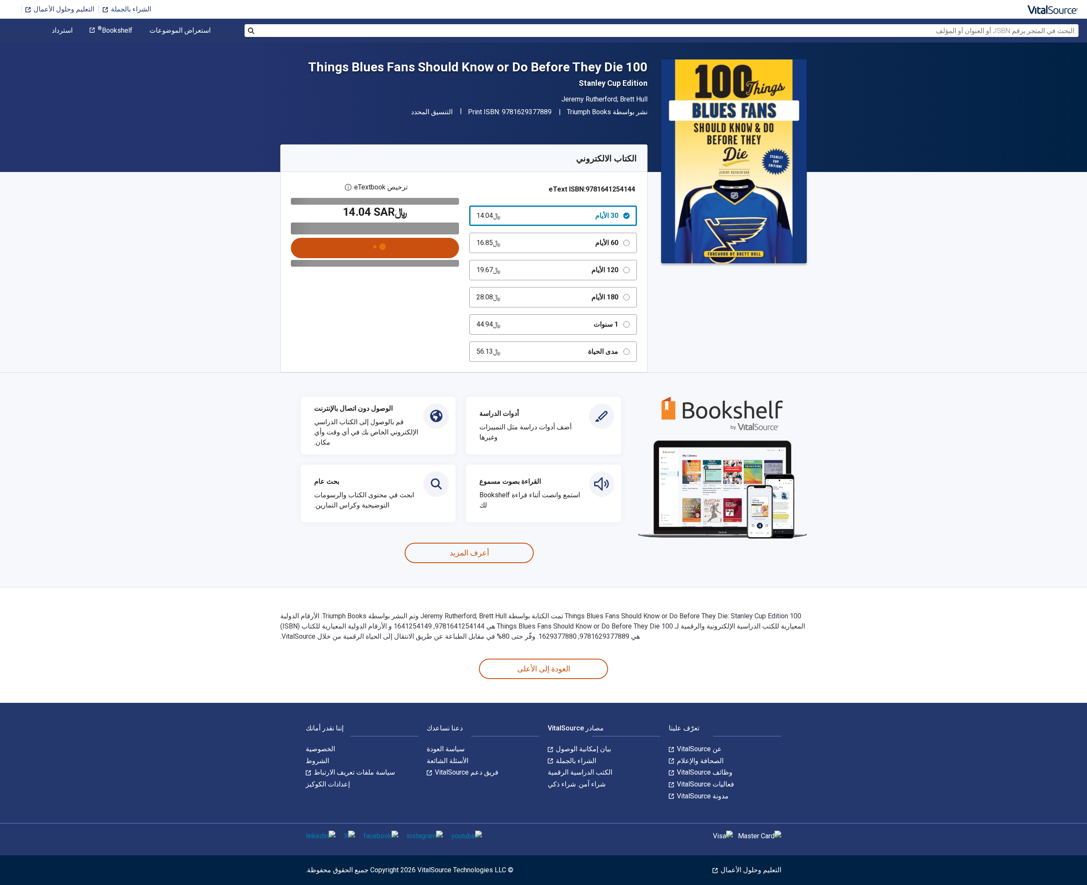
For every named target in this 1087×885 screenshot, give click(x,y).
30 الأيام (547, 215)
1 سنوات (547, 324)
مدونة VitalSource (702, 796)
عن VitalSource (698, 749)
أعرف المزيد (469, 552)
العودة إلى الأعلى (543, 668)
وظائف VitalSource (703, 772)
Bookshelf (115, 30)
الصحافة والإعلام (699, 761)
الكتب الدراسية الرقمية (580, 772)
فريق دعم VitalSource (465, 772)
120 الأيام (547, 270)
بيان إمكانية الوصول (582, 749)
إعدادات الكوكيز (328, 784)
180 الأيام (547, 297)
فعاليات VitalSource (704, 784)
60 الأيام (547, 243)
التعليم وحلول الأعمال (63, 9)
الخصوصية (320, 749)
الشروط (317, 761)
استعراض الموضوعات (180, 30)
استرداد (62, 30)
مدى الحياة (547, 351)
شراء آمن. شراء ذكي (576, 784)
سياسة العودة (446, 749)
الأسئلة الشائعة (447, 761)
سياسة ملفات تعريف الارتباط (353, 772)
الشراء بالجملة (130, 9)
